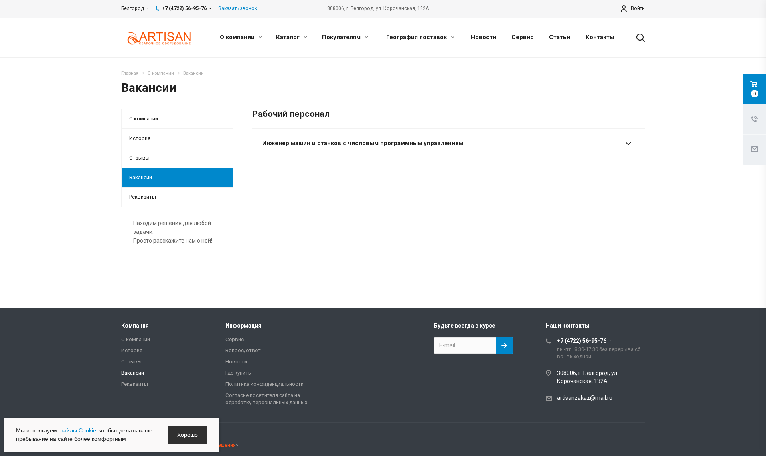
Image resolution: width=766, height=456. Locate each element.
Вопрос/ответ (243, 350)
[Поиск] (637, 37)
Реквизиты (142, 197)
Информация (243, 325)
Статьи (559, 37)
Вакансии (140, 177)
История (139, 138)
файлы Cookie (77, 430)
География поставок (417, 37)
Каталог (288, 37)
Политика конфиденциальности (264, 384)
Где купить (238, 373)
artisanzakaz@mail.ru (584, 398)
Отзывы (139, 158)
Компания (135, 325)
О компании (238, 37)
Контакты (600, 37)
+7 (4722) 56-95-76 (581, 341)
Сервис (522, 37)
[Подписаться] (504, 345)
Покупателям (342, 37)
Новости (483, 37)
